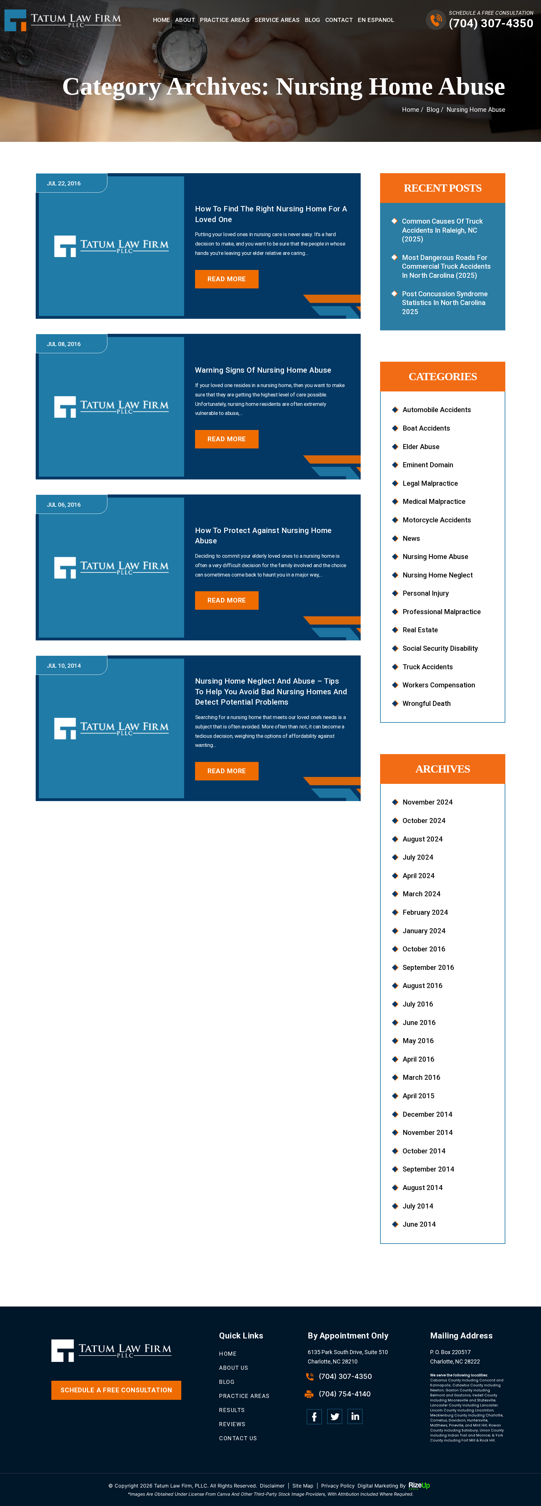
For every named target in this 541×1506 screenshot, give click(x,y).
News (411, 538)
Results (232, 1410)
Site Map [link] (302, 1486)
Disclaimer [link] (272, 1486)
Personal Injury (426, 593)
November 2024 (428, 802)
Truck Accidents (428, 667)
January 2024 (424, 931)
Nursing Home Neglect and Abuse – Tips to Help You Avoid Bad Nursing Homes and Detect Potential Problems (271, 691)
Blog (312, 19)
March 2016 (422, 1077)
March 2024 (422, 894)
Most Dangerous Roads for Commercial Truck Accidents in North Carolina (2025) (446, 266)
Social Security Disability (440, 648)
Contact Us (238, 1438)
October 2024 (424, 821)
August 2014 (423, 1188)
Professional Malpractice (442, 612)
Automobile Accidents (437, 410)
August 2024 (423, 839)
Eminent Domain (428, 465)
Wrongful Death (427, 703)
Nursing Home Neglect (438, 575)
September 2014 (428, 1169)
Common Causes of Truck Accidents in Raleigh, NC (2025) (442, 230)
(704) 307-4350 (491, 23)
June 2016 (419, 1023)
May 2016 (418, 1041)
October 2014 (424, 1151)
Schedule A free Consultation (116, 1390)
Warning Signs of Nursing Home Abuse (263, 370)
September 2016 (428, 967)
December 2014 (427, 1114)
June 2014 (419, 1224)
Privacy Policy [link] (338, 1486)
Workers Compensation (439, 685)
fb (314, 1417)
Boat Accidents (426, 428)
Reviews (232, 1424)
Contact (339, 19)
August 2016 (423, 986)
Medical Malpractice (434, 501)
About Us (234, 1367)
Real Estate (420, 630)
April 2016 (419, 1059)
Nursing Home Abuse (435, 557)
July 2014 (418, 1206)
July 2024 (418, 857)
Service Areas (277, 19)
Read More (227, 279)
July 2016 (418, 1004)
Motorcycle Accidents (437, 520)
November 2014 (428, 1132)
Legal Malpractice (430, 483)
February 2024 (425, 912)
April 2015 (419, 1096)
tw (335, 1417)
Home (161, 19)
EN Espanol (376, 19)
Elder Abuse (421, 447)
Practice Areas (225, 19)
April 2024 (419, 876)
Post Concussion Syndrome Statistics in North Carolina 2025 (445, 303)
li (355, 1417)
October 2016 (424, 949)
